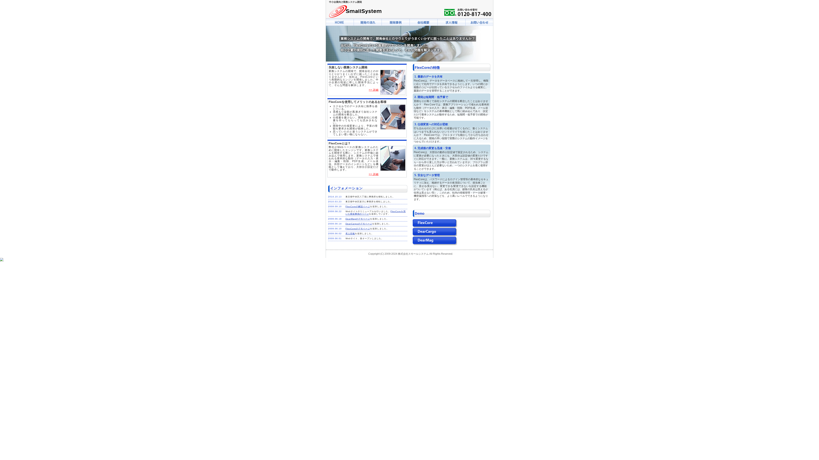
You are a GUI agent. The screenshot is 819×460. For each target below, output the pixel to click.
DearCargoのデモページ (359, 224)
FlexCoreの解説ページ (358, 206)
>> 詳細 (374, 89)
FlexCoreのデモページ (358, 228)
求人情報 (350, 233)
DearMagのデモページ (358, 219)
